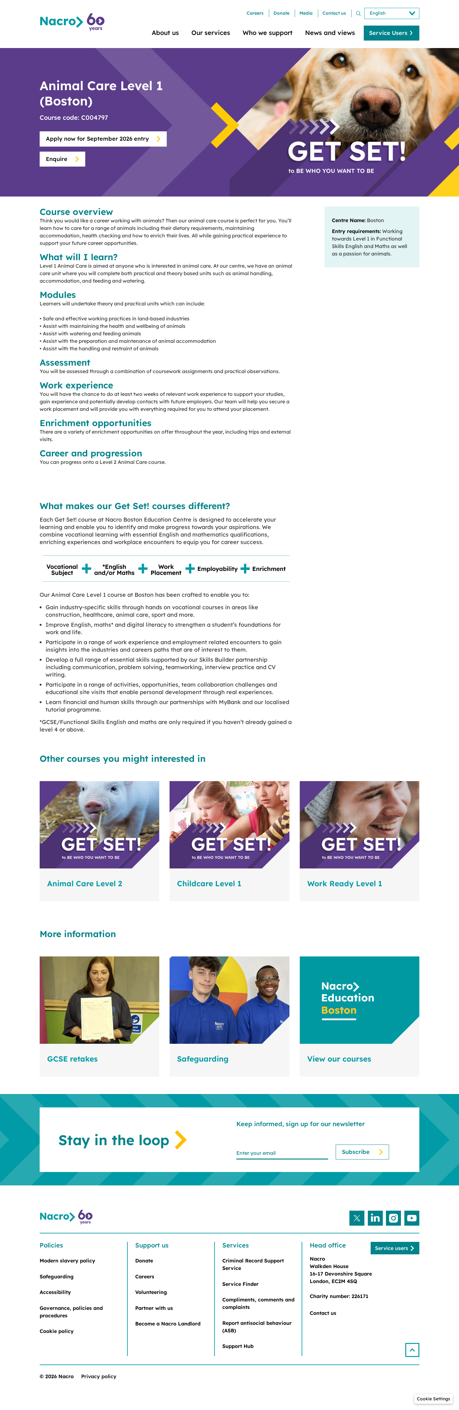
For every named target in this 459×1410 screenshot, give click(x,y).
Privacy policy (98, 1376)
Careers (255, 13)
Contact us (334, 13)
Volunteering (151, 1292)
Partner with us (154, 1308)
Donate (281, 13)
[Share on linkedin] (375, 1218)
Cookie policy (57, 1331)
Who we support (268, 32)
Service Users (388, 32)
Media (306, 13)
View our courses (339, 1058)
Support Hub (238, 1346)
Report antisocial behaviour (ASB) (257, 1327)
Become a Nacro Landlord (167, 1323)
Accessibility (55, 1292)
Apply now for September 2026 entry (97, 138)
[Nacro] (73, 22)
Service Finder (240, 1284)
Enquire (56, 159)
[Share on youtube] (411, 1218)
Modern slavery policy (67, 1260)
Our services (210, 32)
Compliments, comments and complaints (258, 1303)
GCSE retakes (72, 1058)
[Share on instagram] (393, 1218)
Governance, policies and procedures (71, 1312)
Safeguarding (203, 1058)
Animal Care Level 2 (84, 883)
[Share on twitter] (356, 1218)
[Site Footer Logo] (67, 1217)
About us (165, 32)
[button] (412, 1350)
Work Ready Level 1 (344, 883)
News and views (330, 32)
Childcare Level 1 (209, 883)
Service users (391, 1248)
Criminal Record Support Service (253, 1264)
